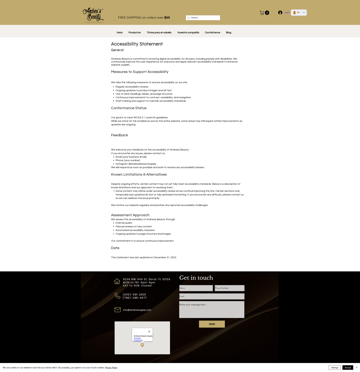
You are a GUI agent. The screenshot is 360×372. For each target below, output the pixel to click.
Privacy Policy (111, 367)
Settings (334, 367)
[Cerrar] (356, 367)
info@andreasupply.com (137, 310)
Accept (348, 367)
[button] (265, 13)
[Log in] (280, 13)
